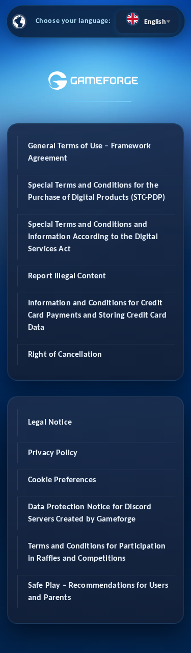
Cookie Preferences (62, 480)
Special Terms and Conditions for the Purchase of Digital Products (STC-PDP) (96, 191)
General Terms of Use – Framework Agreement (89, 152)
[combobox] (147, 21)
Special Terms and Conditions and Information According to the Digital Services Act (93, 237)
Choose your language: (73, 21)
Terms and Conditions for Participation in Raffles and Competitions (97, 552)
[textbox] (147, 19)
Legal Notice (50, 423)
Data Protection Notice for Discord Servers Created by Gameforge (89, 513)
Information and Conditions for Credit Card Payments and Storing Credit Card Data (97, 315)
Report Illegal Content (67, 276)
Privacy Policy (52, 453)
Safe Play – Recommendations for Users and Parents (98, 592)
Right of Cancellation (65, 355)
